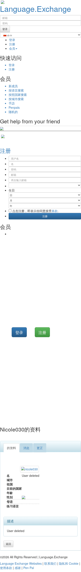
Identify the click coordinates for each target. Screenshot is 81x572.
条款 (55, 211)
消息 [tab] (26, 448)
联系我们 (50, 563)
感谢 (18, 568)
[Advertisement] (40, 278)
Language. (35, 8)
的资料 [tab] (11, 448)
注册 (12, 44)
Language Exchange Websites (21, 563)
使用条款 (6, 568)
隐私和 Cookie (68, 563)
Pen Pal (28, 568)
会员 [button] (12, 48)
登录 (12, 40)
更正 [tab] (40, 448)
